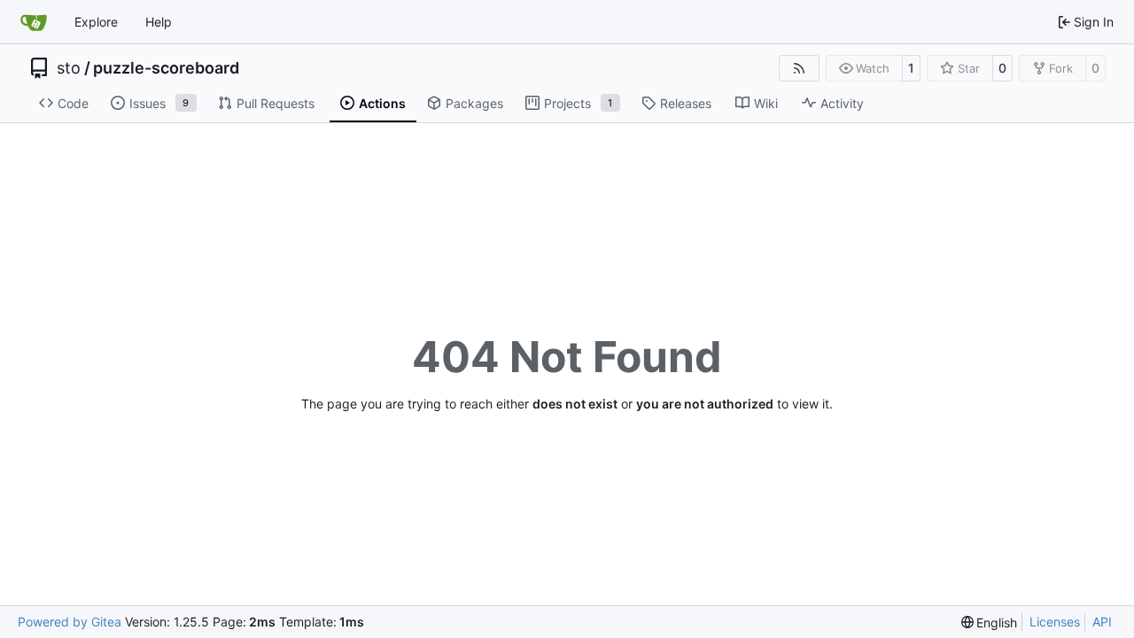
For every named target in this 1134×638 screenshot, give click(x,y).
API (1102, 621)
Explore (96, 21)
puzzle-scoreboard (166, 68)
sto (69, 68)
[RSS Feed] (799, 68)
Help (158, 21)
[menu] (989, 622)
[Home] (33, 22)
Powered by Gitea (69, 621)
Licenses (1054, 621)
